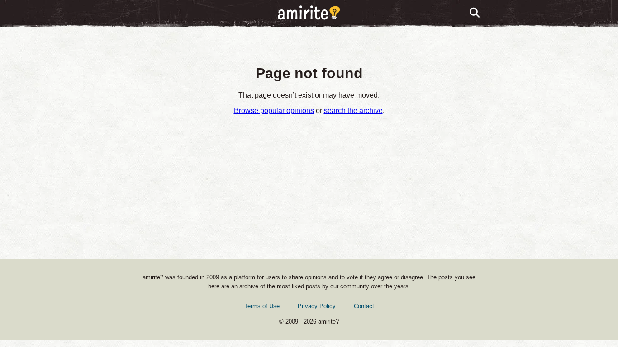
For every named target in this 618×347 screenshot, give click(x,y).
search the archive (353, 110)
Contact (364, 306)
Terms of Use (262, 306)
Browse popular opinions (274, 110)
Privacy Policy (317, 306)
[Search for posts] (475, 13)
